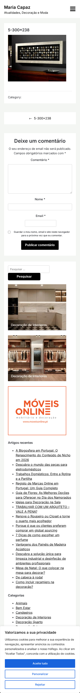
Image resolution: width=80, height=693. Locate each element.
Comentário (40, 160)
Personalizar (40, 674)
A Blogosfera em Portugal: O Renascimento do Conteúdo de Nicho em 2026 (43, 455)
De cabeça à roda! (29, 577)
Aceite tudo (40, 663)
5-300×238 (42, 118)
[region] (40, 659)
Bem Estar (23, 608)
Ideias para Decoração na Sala (38, 502)
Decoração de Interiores (33, 617)
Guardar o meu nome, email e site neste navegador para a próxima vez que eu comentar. (42, 233)
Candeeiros (24, 612)
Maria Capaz (17, 7)
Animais (21, 603)
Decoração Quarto (29, 622)
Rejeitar (40, 684)
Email (41, 216)
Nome (40, 199)
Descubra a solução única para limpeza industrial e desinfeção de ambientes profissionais (41, 558)
